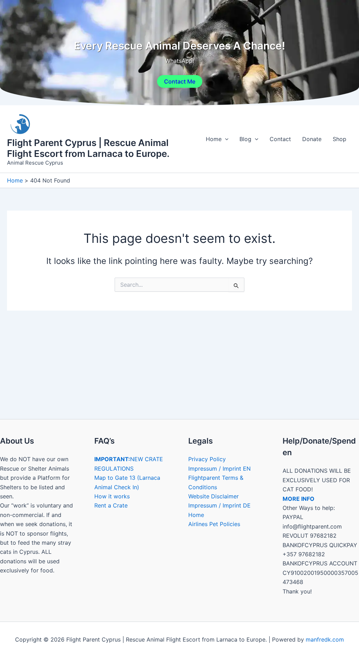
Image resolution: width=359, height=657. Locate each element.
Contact (280, 138)
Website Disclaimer (213, 496)
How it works (112, 496)
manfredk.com (325, 639)
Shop (339, 138)
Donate (311, 138)
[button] (225, 139)
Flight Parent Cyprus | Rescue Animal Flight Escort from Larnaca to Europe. (88, 148)
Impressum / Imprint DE (219, 505)
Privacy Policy (207, 459)
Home (214, 138)
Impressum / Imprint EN (219, 468)
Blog (245, 138)
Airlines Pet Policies (214, 523)
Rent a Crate (111, 505)
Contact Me (179, 81)
